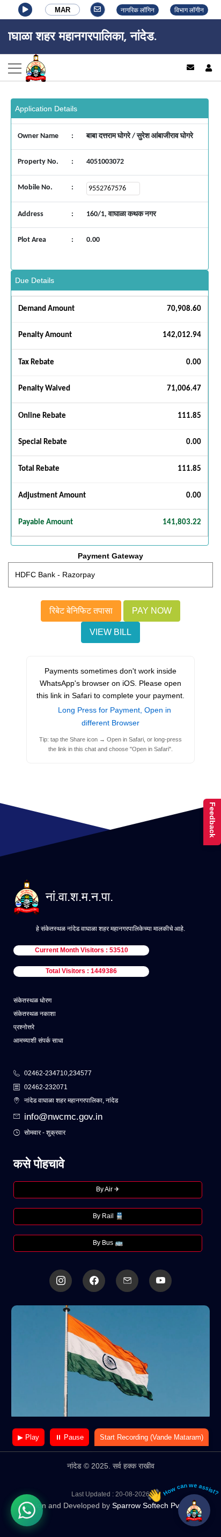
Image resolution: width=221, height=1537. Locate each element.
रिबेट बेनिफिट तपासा (81, 610)
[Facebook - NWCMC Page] (94, 1281)
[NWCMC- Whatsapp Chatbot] (27, 1510)
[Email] (190, 67)
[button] (25, 10)
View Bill (110, 632)
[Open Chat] (194, 1510)
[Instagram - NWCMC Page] (60, 1281)
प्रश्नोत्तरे (23, 1027)
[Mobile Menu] (85, 67)
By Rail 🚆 (108, 1216)
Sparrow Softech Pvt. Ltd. (155, 1505)
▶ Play (28, 1437)
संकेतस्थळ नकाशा (34, 1014)
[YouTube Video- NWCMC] (160, 1281)
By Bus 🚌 (108, 1243)
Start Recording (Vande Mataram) (151, 1437)
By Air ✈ (108, 1189)
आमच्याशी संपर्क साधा (38, 1040)
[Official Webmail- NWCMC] (127, 1281)
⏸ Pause (69, 1437)
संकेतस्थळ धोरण (32, 1000)
